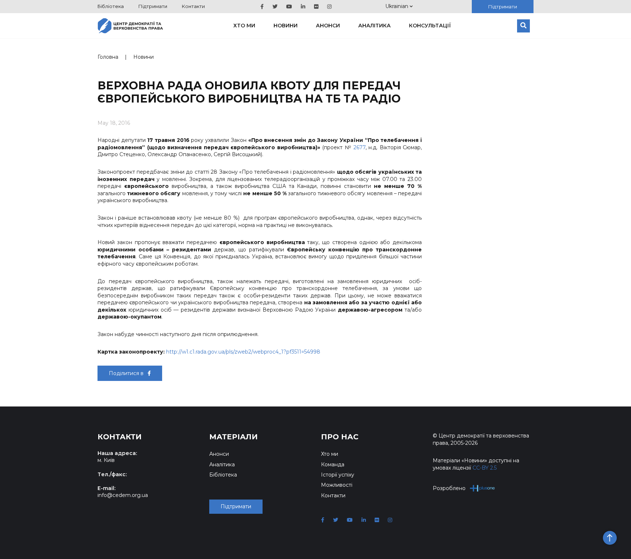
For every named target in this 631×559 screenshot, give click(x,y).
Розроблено (449, 488)
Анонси (328, 25)
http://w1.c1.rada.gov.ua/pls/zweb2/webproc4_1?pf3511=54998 (243, 351)
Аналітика (374, 25)
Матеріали (233, 436)
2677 (359, 147)
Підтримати (152, 6)
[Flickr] (316, 6)
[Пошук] (523, 25)
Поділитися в (127, 373)
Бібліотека (110, 6)
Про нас (340, 436)
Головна (107, 57)
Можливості (336, 485)
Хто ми (244, 25)
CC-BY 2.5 (485, 467)
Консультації (430, 25)
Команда (332, 464)
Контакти (193, 6)
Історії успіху (337, 474)
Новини (286, 25)
